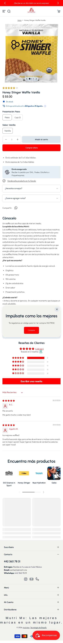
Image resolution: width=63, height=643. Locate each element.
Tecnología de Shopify (38, 627)
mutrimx (26, 627)
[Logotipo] (31, 11)
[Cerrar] (56, 309)
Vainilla (7, 130)
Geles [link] (54, 483)
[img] (8, 400)
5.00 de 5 (39, 349)
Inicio (19, 20)
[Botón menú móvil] (4, 11)
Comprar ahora (32, 148)
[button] (9, 11)
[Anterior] (4, 3)
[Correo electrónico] (31, 579)
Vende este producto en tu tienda (21, 181)
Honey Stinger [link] (24, 483)
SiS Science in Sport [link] (9, 484)
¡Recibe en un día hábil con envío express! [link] (31, 3)
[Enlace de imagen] (9, 477)
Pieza (7, 117)
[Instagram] (26, 579)
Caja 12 (18, 117)
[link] (16, 208)
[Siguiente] (58, 3)
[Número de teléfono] (37, 579)
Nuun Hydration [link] (39, 483)
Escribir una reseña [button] (31, 381)
